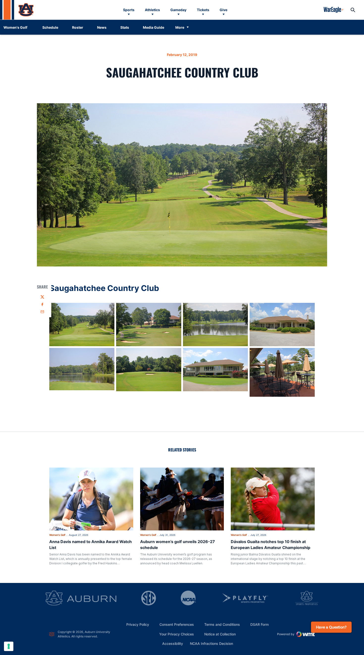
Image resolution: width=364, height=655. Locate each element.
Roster (77, 27)
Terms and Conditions (222, 624)
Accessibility (172, 643)
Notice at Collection (220, 634)
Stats (124, 27)
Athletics (152, 10)
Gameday (178, 10)
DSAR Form (259, 624)
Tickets (203, 10)
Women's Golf (57, 534)
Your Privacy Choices (176, 634)
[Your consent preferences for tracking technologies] (8, 646)
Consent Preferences (176, 624)
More (179, 27)
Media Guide (153, 27)
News (101, 27)
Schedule (50, 27)
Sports (128, 10)
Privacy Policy (137, 624)
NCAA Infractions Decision (211, 643)
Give (223, 10)
